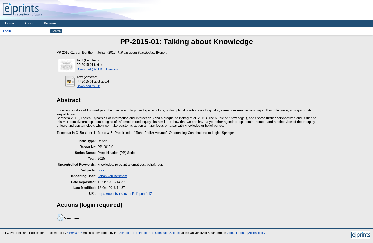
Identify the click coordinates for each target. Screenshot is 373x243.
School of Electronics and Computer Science (150, 232)
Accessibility (256, 232)
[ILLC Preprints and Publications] (22, 18)
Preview (112, 69)
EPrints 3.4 (74, 232)
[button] (60, 218)
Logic (102, 170)
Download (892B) (89, 86)
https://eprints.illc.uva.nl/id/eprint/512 (125, 194)
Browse (50, 23)
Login (7, 31)
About (29, 23)
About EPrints (236, 232)
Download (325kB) (90, 69)
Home (9, 23)
